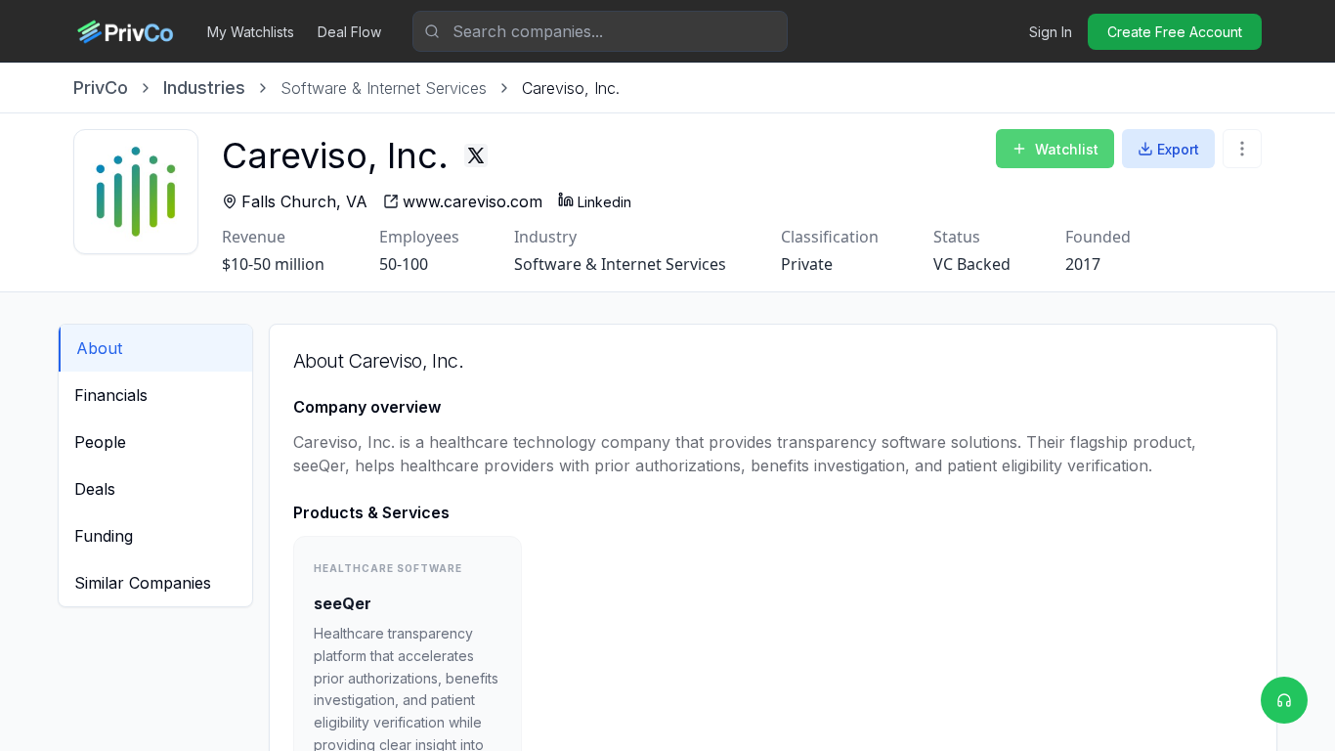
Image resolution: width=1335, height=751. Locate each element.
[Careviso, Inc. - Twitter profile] (476, 155)
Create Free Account (1174, 31)
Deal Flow (349, 31)
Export (1178, 149)
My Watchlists (250, 31)
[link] (571, 88)
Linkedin (604, 202)
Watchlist (1066, 149)
